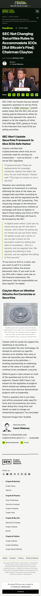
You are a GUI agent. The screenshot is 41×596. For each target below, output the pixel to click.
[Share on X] (9, 94)
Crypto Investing (12, 508)
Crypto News (10, 486)
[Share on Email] (32, 94)
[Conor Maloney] (6, 426)
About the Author (19, 425)
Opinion (8, 490)
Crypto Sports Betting (14, 549)
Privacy (21, 558)
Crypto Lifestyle (11, 527)
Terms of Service (32, 558)
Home (4, 16)
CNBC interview (21, 108)
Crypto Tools (10, 513)
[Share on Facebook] (23, 94)
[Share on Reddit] (18, 94)
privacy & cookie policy (22, 587)
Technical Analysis (12, 504)
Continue (20, 592)
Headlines (7, 28)
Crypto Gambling (12, 545)
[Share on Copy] (36, 94)
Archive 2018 (13, 16)
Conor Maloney (17, 64)
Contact (13, 558)
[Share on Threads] (14, 94)
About (5, 558)
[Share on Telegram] (27, 94)
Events (8, 531)
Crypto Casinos (11, 541)
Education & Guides (13, 523)
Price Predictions (12, 500)
